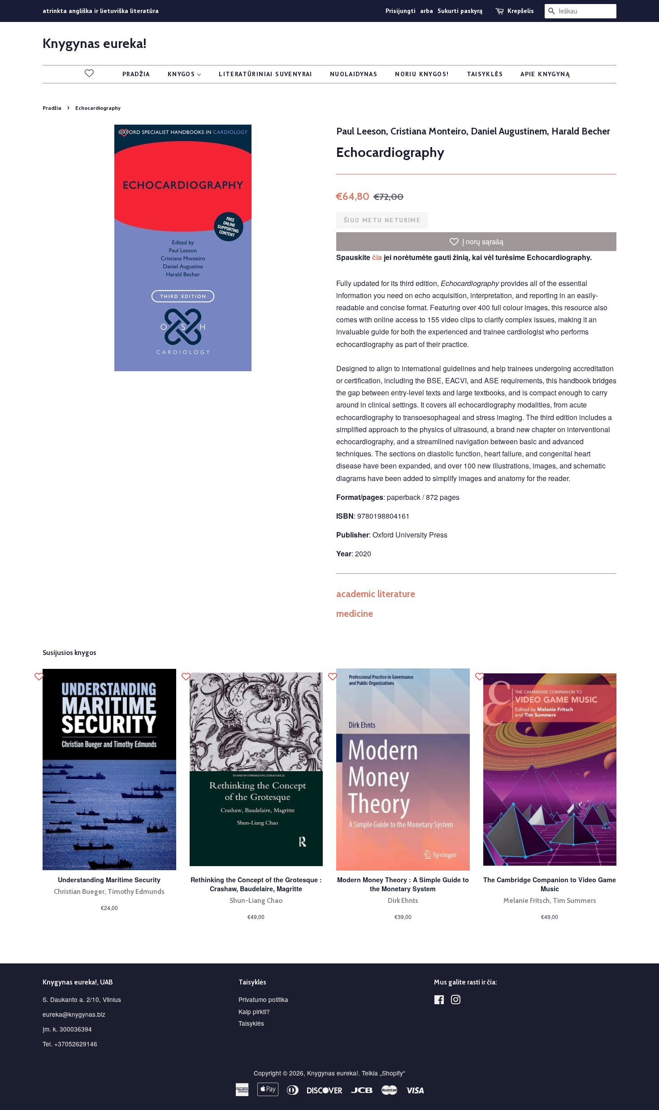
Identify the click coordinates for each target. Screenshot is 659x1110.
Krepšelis (520, 11)
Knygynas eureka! (95, 43)
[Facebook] (439, 1001)
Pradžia (52, 107)
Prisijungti (401, 11)
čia (377, 257)
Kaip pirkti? (254, 1011)
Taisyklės (251, 1023)
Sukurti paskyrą (460, 11)
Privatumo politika (263, 999)
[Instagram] (455, 1001)
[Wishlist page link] (89, 73)
